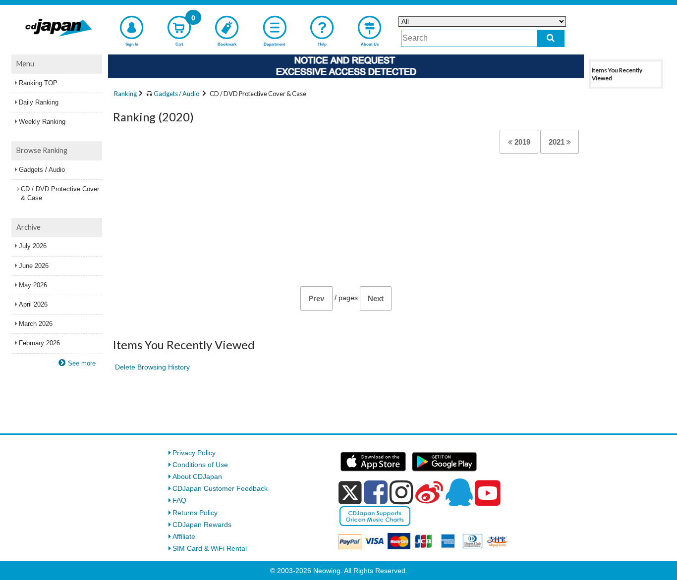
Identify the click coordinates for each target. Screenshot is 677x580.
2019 (521, 142)
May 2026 (33, 285)
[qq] (459, 492)
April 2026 (33, 304)
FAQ (179, 500)
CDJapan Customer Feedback (220, 488)
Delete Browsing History (152, 367)
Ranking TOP (38, 83)
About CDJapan (197, 476)
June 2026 (34, 265)
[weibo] (429, 492)
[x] (350, 492)
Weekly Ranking (42, 121)
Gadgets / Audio (42, 169)
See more (82, 363)
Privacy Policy (194, 453)
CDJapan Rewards (201, 524)
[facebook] (376, 492)
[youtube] (488, 493)
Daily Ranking (38, 102)
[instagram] (401, 492)
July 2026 (33, 246)
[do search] (550, 38)
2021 (557, 142)
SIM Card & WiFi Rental (209, 548)
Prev (316, 298)
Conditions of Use (200, 465)
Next (376, 298)
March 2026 (36, 323)
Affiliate (183, 536)
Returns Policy (195, 513)
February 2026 (39, 343)
